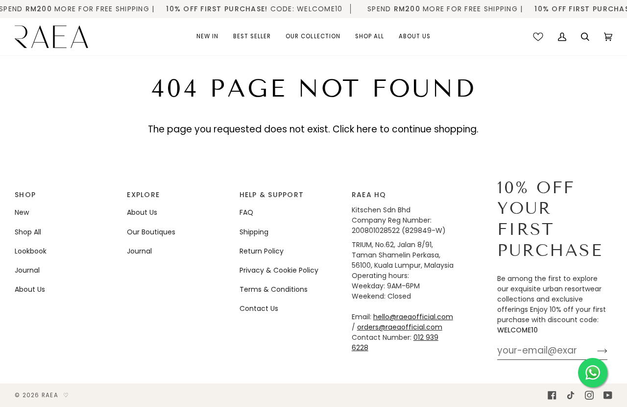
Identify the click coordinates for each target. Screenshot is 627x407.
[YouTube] (607, 395)
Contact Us (259, 308)
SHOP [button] (25, 195)
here (367, 129)
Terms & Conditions (274, 289)
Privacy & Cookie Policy (279, 270)
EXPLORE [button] (143, 195)
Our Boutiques (151, 232)
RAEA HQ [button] (369, 195)
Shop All (28, 232)
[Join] (594, 350)
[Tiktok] (570, 395)
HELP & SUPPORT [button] (272, 195)
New (22, 212)
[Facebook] (552, 395)
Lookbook (31, 251)
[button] (207, 36)
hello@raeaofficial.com (413, 317)
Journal (27, 270)
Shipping (254, 232)
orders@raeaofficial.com (399, 327)
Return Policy (262, 251)
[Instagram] (589, 395)
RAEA (50, 395)
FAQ (246, 212)
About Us (30, 289)
